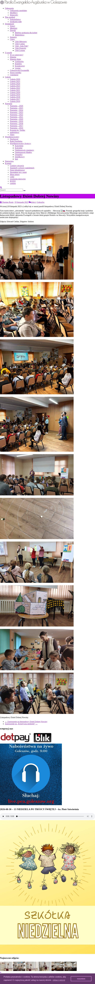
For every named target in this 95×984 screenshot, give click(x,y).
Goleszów (41, 202)
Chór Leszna (20, 50)
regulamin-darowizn (18, 179)
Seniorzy (13, 37)
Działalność (9, 24)
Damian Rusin (7, 202)
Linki (12, 177)
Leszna (17, 68)
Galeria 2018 (15, 97)
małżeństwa (14, 132)
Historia (13, 57)
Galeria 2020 (15, 92)
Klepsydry (14, 15)
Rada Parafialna (16, 141)
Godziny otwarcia (17, 166)
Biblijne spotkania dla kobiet (26, 33)
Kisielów (18, 64)
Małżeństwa (19, 35)
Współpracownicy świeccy (20, 143)
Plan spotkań (10, 17)
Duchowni (14, 139)
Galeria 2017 (15, 99)
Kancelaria (19, 146)
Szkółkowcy (20, 157)
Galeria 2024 (15, 84)
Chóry (12, 39)
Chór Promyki (20, 48)
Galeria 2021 (15, 90)
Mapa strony (15, 174)
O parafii (8, 53)
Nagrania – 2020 (16, 119)
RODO (13, 181)
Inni (16, 159)
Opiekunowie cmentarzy (24, 150)
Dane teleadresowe (17, 170)
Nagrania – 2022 (16, 115)
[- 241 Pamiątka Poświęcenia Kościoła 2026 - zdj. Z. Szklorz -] (6, 970)
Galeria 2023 (15, 86)
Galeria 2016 (15, 101)
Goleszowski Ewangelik (19, 70)
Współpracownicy (12, 137)
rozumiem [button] (81, 979)
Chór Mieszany (21, 42)
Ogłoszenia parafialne (18, 10)
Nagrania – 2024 (16, 110)
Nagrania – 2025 (16, 108)
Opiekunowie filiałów (23, 152)
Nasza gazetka (15, 73)
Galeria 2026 (15, 79)
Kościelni (18, 148)
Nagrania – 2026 (16, 106)
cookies (13, 183)
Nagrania (8, 104)
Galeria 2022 (15, 88)
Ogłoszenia (9, 8)
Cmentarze (14, 75)
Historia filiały (15, 59)
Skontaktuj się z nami (18, 172)
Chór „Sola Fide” (21, 46)
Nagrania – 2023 (16, 112)
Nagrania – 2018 (16, 123)
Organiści (18, 155)
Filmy (12, 135)
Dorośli (13, 30)
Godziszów (19, 61)
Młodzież (13, 28)
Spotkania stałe (16, 22)
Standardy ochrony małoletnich (22, 168)
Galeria (8, 77)
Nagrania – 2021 (16, 117)
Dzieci (12, 26)
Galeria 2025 (15, 81)
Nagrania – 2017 (16, 126)
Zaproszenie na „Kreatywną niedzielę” (21, 724)
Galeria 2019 (15, 95)
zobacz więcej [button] (59, 980)
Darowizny (9, 161)
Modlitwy (14, 13)
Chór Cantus (20, 44)
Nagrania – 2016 (16, 128)
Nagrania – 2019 (16, 121)
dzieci (33, 202)
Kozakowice (20, 66)
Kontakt (8, 163)
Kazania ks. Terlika (17, 130)
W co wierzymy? (16, 55)
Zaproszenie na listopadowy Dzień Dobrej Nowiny (26, 722)
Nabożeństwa (15, 19)
